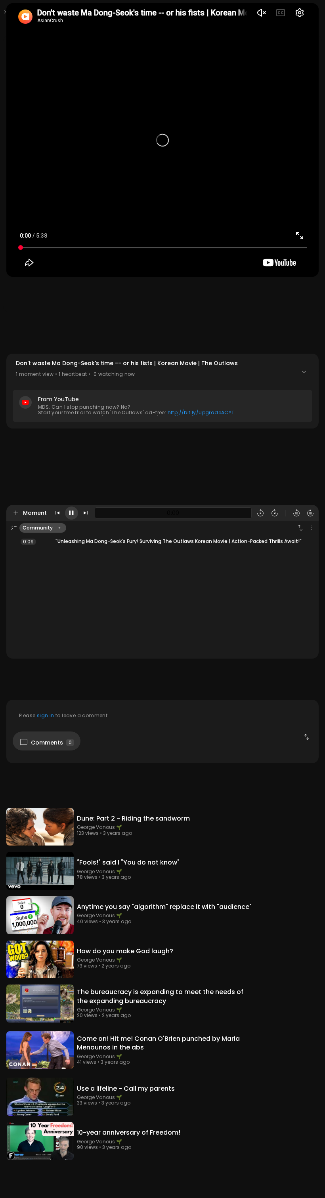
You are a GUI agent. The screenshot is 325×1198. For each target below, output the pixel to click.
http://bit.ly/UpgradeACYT (201, 412)
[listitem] (162, 541)
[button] (162, 391)
